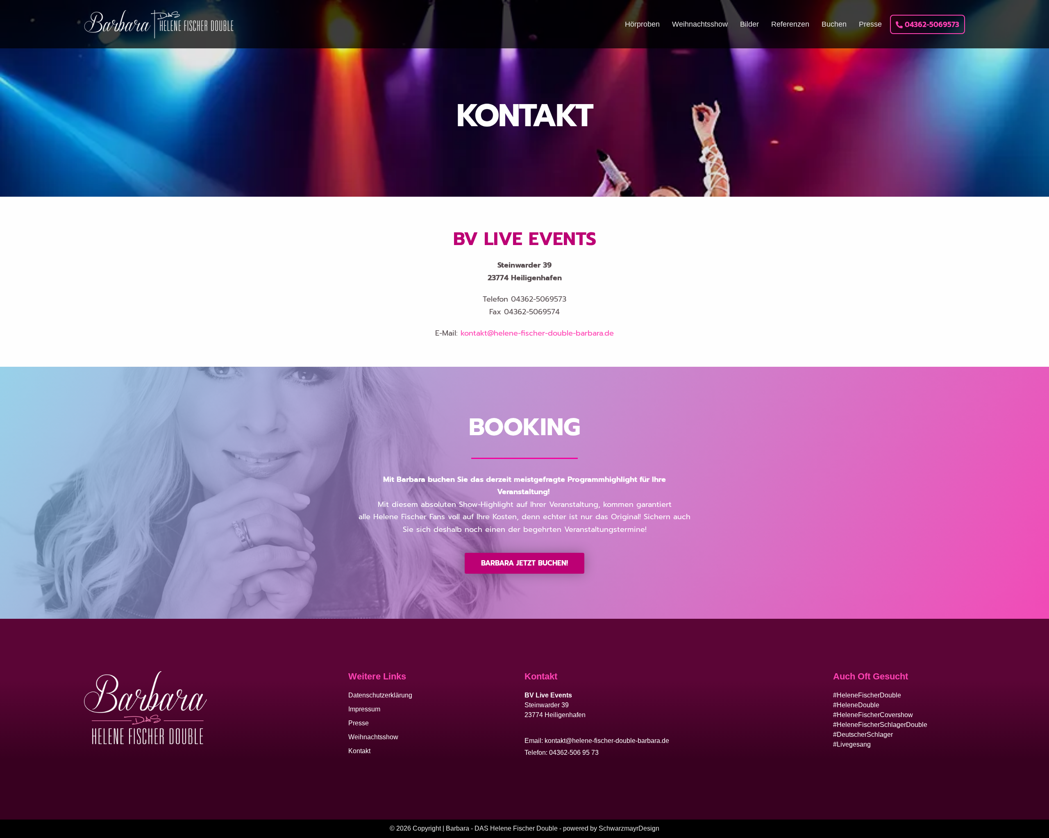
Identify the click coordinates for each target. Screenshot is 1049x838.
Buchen (834, 24)
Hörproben (642, 24)
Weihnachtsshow (700, 24)
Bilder (749, 24)
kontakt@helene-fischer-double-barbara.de (537, 333)
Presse (870, 24)
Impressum (364, 709)
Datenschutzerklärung (380, 695)
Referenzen (790, 24)
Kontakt (359, 750)
